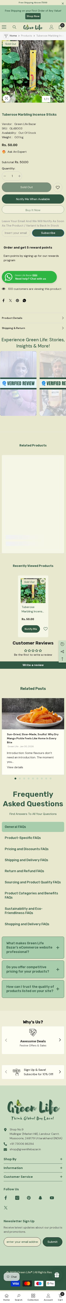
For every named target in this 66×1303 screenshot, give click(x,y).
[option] (33, 71)
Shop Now (33, 16)
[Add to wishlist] (57, 187)
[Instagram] (17, 1197)
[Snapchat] (40, 1197)
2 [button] (20, 778)
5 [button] (33, 778)
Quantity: (8, 168)
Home (13, 35)
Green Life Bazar (25, 124)
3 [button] (24, 778)
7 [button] (42, 778)
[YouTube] (51, 1197)
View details (15, 767)
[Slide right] (59, 1040)
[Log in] (52, 27)
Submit (52, 1242)
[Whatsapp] (24, 300)
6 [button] (37, 778)
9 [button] (51, 778)
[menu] (4, 27)
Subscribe (48, 233)
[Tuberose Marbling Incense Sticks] (33, 590)
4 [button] (29, 778)
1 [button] (15, 778)
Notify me (31, 629)
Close (62, 3)
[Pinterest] (17, 300)
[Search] (14, 27)
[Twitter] (10, 300)
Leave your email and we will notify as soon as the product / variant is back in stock (33, 223)
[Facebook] (3, 300)
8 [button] (46, 778)
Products (26, 35)
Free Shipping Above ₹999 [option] (33, 2)
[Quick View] (42, 581)
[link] (33, 537)
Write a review (33, 665)
